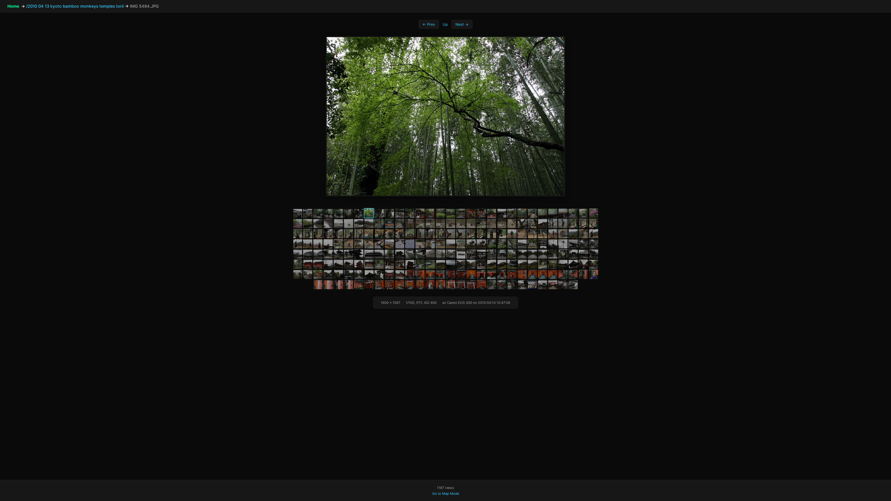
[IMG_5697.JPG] (389, 274)
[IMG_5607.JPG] (532, 243)
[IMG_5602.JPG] (481, 243)
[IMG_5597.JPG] (430, 243)
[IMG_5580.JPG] (563, 233)
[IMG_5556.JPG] (471, 233)
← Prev (429, 24)
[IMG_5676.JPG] (522, 264)
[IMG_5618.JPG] (338, 254)
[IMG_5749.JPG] (563, 284)
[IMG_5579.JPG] (552, 233)
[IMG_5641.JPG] (563, 254)
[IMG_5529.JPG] (501, 223)
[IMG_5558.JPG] (491, 233)
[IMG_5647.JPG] (297, 264)
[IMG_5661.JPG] (379, 264)
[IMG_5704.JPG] (450, 274)
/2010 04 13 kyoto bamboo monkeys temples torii (75, 6)
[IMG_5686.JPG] (583, 264)
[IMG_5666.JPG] (430, 264)
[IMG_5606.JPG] (522, 243)
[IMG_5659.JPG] (358, 264)
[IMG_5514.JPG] (348, 223)
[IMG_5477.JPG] (297, 213)
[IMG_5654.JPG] (328, 264)
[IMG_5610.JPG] (563, 243)
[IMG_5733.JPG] (420, 284)
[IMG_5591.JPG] (369, 243)
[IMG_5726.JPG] (358, 284)
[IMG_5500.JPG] (532, 213)
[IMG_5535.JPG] (563, 223)
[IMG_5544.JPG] (348, 233)
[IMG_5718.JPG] (573, 274)
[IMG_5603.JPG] (491, 243)
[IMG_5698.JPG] (399, 274)
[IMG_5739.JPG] (481, 284)
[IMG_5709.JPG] (491, 274)
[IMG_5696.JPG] (379, 274)
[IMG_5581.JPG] (573, 233)
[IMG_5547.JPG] (379, 233)
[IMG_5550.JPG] (409, 233)
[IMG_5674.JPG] (501, 264)
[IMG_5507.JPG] (593, 213)
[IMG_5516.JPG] (369, 223)
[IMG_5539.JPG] (297, 233)
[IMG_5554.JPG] (450, 233)
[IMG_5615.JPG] (307, 254)
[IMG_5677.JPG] (532, 264)
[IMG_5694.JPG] (358, 274)
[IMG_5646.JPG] (593, 254)
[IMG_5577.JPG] (532, 233)
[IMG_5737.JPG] (460, 284)
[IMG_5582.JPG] (583, 233)
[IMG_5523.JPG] (440, 223)
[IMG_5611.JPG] (573, 243)
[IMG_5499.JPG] (522, 213)
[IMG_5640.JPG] (552, 254)
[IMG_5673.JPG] (491, 264)
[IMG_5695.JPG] (369, 274)
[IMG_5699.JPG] (409, 274)
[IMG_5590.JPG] (358, 243)
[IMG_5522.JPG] (430, 223)
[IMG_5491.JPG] (440, 213)
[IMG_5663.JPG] (399, 264)
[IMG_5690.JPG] (318, 274)
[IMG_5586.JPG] (318, 243)
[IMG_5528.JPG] (491, 223)
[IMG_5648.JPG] (307, 264)
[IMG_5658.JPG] (348, 264)
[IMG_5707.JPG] (481, 274)
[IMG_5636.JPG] (512, 254)
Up (445, 24)
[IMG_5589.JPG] (348, 243)
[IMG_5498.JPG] (512, 213)
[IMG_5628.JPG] (430, 254)
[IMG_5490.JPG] (430, 213)
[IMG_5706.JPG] (471, 274)
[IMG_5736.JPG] (450, 284)
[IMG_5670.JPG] (471, 264)
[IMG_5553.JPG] (440, 233)
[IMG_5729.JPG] (379, 284)
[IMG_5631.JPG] (460, 254)
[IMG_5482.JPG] (348, 213)
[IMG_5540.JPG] (307, 233)
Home (13, 6)
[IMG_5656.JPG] (338, 264)
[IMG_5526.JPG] (471, 223)
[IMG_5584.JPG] (297, 243)
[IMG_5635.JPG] (501, 254)
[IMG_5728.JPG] (369, 284)
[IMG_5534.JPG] (552, 223)
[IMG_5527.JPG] (481, 223)
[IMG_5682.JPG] (552, 264)
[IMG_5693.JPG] (348, 274)
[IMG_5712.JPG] (522, 274)
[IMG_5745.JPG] (522, 284)
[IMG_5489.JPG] (420, 213)
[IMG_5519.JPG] (399, 223)
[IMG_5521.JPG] (420, 223)
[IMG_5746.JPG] (532, 284)
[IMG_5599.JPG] (450, 243)
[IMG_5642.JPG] (573, 254)
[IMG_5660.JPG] (369, 264)
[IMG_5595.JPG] (409, 243)
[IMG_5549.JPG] (399, 233)
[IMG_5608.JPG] (542, 243)
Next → (461, 24)
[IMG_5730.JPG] (389, 284)
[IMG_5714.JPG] (542, 274)
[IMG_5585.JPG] (307, 243)
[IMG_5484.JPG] (369, 213)
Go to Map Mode (445, 493)
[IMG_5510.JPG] (307, 223)
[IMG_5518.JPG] (389, 223)
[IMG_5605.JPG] (512, 243)
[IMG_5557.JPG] (481, 233)
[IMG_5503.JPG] (552, 213)
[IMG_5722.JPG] (318, 284)
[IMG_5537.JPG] (583, 223)
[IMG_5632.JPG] (471, 254)
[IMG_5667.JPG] (440, 264)
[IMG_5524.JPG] (450, 223)
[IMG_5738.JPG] (471, 284)
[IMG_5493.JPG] (460, 213)
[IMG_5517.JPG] (379, 223)
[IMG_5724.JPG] (338, 284)
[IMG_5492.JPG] (450, 213)
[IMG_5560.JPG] (512, 233)
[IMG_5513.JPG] (338, 223)
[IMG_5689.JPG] (307, 274)
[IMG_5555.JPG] (460, 233)
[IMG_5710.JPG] (501, 274)
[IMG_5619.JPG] (348, 254)
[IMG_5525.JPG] (460, 223)
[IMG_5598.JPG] (440, 243)
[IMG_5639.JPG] (542, 254)
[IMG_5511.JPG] (318, 223)
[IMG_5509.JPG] (297, 223)
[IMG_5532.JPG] (532, 223)
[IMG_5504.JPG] (563, 213)
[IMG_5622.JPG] (379, 254)
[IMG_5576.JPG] (522, 233)
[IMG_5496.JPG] (491, 213)
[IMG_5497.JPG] (501, 213)
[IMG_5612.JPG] (583, 243)
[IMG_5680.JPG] (542, 264)
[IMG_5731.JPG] (399, 284)
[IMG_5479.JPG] (318, 213)
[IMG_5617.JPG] (328, 254)
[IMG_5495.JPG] (481, 213)
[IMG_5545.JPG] (358, 233)
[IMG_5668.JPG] (450, 264)
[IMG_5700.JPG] (420, 274)
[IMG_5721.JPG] (593, 274)
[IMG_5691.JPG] (328, 274)
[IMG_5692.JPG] (338, 274)
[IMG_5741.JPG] (491, 284)
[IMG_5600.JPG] (460, 243)
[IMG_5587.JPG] (328, 243)
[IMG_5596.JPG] (420, 243)
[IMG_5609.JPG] (552, 243)
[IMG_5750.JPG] (573, 284)
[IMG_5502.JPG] (542, 213)
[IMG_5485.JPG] (379, 213)
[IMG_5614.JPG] (297, 254)
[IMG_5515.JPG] (358, 223)
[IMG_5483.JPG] (358, 213)
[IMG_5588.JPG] (338, 243)
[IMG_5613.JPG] (593, 243)
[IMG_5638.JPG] (532, 254)
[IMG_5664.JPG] (409, 264)
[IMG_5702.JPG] (430, 274)
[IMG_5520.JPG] (409, 223)
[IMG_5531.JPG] (522, 223)
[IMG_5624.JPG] (389, 254)
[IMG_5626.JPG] (409, 254)
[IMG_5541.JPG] (318, 233)
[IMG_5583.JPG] (593, 233)
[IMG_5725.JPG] (348, 284)
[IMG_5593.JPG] (389, 243)
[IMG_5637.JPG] (522, 254)
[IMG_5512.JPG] (328, 223)
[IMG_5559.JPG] (501, 233)
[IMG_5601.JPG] (471, 243)
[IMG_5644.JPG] (583, 254)
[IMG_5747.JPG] (542, 284)
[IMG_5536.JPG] (573, 223)
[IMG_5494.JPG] (471, 213)
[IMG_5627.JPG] (420, 254)
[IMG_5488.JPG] (409, 213)
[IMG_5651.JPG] (318, 264)
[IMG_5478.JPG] (307, 213)
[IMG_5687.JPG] (593, 264)
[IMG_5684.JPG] (573, 264)
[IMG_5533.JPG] (542, 223)
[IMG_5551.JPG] (420, 233)
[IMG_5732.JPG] (409, 284)
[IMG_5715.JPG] (552, 274)
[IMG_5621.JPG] (369, 254)
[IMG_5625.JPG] (399, 254)
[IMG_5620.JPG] (358, 254)
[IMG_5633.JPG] (481, 254)
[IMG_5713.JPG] (532, 274)
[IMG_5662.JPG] (389, 264)
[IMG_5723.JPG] (328, 284)
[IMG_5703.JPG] (440, 274)
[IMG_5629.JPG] (440, 254)
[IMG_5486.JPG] (389, 213)
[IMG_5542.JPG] (328, 233)
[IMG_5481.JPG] (338, 213)
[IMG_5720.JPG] (583, 274)
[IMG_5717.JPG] (563, 274)
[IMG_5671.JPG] (481, 264)
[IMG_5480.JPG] (328, 213)
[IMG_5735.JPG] (440, 284)
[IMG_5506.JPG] (583, 213)
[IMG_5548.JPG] (389, 233)
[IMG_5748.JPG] (552, 284)
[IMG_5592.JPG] (379, 243)
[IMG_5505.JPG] (573, 213)
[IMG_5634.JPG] (491, 254)
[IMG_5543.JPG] (338, 233)
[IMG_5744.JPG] (512, 284)
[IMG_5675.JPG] (512, 264)
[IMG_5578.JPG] (542, 233)
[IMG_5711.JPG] (512, 274)
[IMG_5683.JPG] (563, 264)
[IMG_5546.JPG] (369, 233)
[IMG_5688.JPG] (297, 274)
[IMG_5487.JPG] (399, 213)
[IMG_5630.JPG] (450, 254)
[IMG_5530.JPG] (512, 223)
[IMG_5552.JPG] (430, 233)
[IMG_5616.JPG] (318, 254)
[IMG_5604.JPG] (501, 243)
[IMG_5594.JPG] (399, 243)
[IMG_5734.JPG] (430, 284)
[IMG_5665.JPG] (420, 264)
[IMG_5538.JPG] (593, 223)
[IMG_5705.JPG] (460, 274)
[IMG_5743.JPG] (501, 284)
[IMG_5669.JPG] (460, 264)
